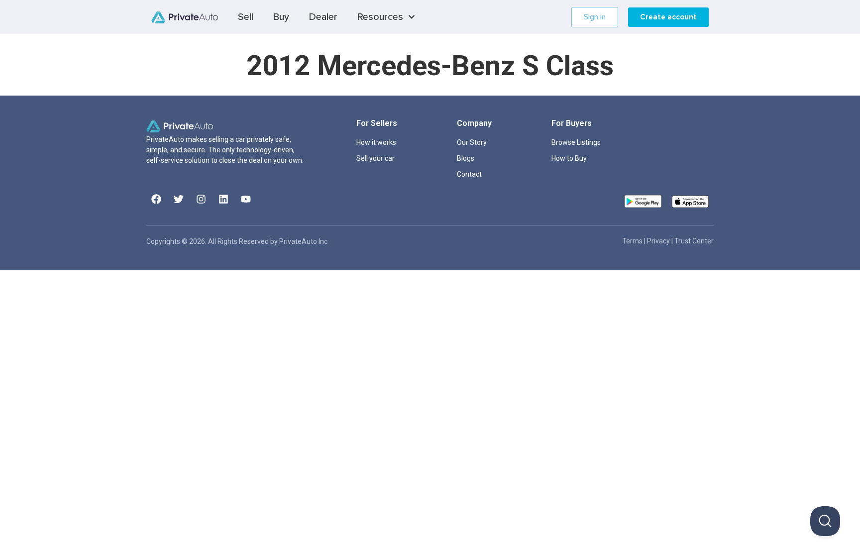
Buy (281, 17)
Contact (469, 174)
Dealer (323, 17)
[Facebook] (156, 199)
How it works (376, 142)
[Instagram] (201, 199)
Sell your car (375, 158)
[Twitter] (179, 199)
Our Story (472, 142)
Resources (380, 17)
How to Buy (569, 158)
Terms (633, 241)
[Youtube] (246, 199)
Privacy (659, 241)
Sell (245, 17)
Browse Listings (576, 142)
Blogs (465, 158)
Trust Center (694, 241)
